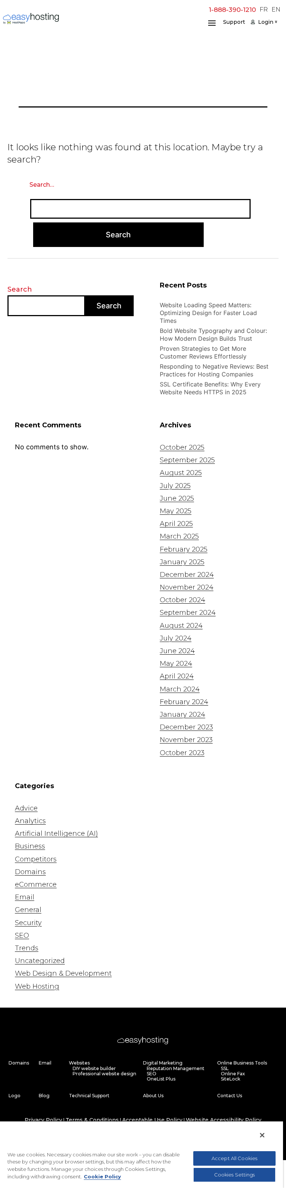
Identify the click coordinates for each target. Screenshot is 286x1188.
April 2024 (177, 676)
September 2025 (187, 460)
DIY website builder (94, 1068)
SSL (225, 1068)
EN (275, 10)
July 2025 (175, 486)
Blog (44, 1095)
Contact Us (229, 1095)
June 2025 (177, 498)
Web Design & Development (63, 973)
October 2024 (182, 600)
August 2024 (181, 626)
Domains (30, 872)
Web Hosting (37, 986)
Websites (79, 1063)
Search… (41, 185)
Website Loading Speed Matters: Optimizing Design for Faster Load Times (208, 312)
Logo (14, 1095)
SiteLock (230, 1079)
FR (264, 10)
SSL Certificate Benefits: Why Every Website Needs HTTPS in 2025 (210, 388)
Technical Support (89, 1095)
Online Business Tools (242, 1063)
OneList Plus (161, 1079)
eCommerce (36, 884)
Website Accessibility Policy (223, 1120)
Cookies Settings (234, 1175)
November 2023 (186, 740)
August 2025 (181, 473)
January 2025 (182, 562)
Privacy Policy (43, 1120)
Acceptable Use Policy (152, 1120)
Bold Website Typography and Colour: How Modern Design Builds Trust (213, 334)
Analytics (30, 821)
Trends (26, 948)
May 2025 (175, 511)
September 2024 (188, 613)
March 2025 (179, 536)
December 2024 (187, 575)
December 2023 (186, 727)
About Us (153, 1095)
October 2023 (182, 753)
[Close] (262, 1135)
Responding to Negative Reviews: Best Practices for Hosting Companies (214, 370)
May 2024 (176, 663)
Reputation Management (175, 1068)
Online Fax (233, 1073)
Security (28, 923)
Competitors (36, 859)
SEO (22, 935)
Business (30, 846)
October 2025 (182, 447)
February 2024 (184, 702)
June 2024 (177, 651)
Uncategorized (40, 961)
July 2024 (175, 638)
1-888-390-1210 (232, 9)
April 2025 (176, 524)
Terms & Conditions (92, 1120)
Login (265, 22)
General (28, 910)
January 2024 (182, 714)
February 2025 (183, 549)
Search (19, 289)
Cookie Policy (102, 1176)
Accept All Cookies (234, 1158)
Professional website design (104, 1073)
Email (24, 897)
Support (234, 22)
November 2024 (186, 587)
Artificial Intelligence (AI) (56, 833)
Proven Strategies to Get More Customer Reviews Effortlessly (203, 352)
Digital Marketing (162, 1063)
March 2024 (180, 689)
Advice (26, 808)
